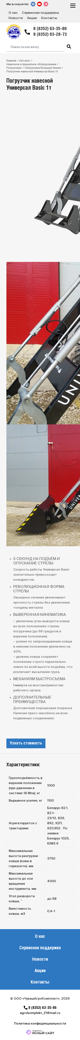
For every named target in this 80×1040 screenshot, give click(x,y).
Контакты (49, 18)
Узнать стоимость (26, 743)
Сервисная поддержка (40, 12)
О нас (13, 12)
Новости (16, 18)
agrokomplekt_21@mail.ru (40, 1013)
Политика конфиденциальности (40, 1023)
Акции (32, 18)
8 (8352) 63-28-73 (50, 35)
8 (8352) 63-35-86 (50, 29)
